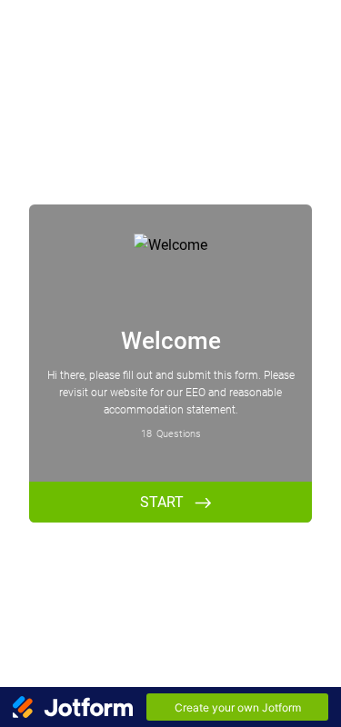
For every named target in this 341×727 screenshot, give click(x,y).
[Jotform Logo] (73, 707)
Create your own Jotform (238, 707)
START (162, 502)
